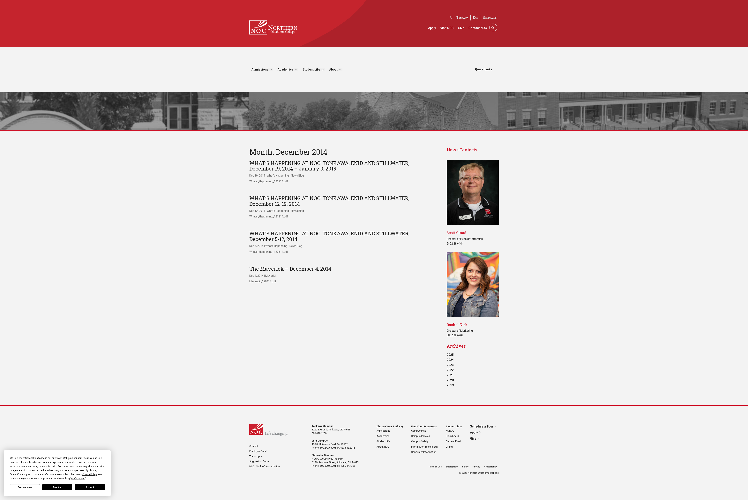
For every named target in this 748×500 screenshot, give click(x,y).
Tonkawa (462, 17)
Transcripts (255, 456)
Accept (90, 487)
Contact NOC (477, 28)
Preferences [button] (78, 478)
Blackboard (452, 436)
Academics (286, 69)
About (333, 69)
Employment (452, 467)
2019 (450, 385)
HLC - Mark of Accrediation (264, 466)
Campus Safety (419, 441)
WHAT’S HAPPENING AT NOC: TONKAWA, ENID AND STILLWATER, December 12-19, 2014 (329, 201)
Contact (253, 446)
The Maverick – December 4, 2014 (290, 268)
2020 (450, 380)
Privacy (476, 467)
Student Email (453, 441)
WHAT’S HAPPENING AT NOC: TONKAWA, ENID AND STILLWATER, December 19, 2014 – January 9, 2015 (329, 166)
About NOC (383, 446)
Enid (476, 17)
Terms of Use (435, 467)
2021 (450, 375)
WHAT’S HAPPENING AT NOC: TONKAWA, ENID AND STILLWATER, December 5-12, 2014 (329, 236)
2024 (450, 360)
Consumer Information (423, 452)
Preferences (25, 487)
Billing (449, 446)
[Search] (493, 27)
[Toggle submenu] (270, 69)
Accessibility (490, 467)
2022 (450, 370)
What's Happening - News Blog (285, 175)
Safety (465, 467)
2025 (450, 355)
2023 (450, 365)
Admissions (259, 69)
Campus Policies (420, 436)
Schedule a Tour (481, 426)
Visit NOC (447, 28)
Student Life (311, 69)
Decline (57, 487)
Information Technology (424, 446)
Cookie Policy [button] (89, 474)
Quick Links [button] (483, 69)
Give (461, 28)
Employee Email (258, 451)
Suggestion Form (259, 461)
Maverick (270, 275)
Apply (432, 28)
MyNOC (450, 430)
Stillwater (490, 17)
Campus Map (418, 430)
